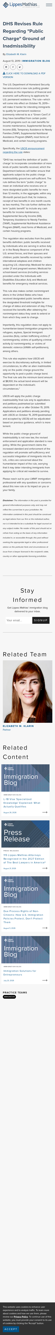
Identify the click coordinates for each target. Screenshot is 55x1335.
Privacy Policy (21, 1316)
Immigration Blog (36, 61)
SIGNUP (41, 620)
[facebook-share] (13, 67)
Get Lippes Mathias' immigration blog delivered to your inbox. (27, 609)
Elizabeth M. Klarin (16, 54)
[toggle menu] (49, 5)
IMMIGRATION (9, 997)
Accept (11, 1329)
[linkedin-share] (6, 67)
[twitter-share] (20, 67)
